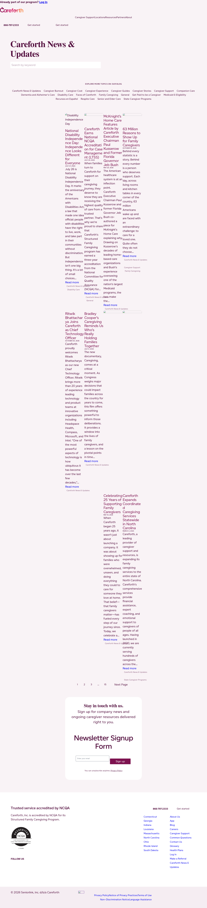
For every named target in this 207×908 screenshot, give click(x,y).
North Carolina (151, 837)
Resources (110, 17)
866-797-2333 (11, 25)
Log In (43, 2)
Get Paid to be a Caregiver (146, 94)
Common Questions (180, 837)
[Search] (98, 65)
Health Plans (176, 850)
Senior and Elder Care (109, 98)
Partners (120, 17)
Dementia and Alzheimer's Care (38, 94)
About (128, 17)
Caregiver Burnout (53, 90)
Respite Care (88, 98)
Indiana (147, 825)
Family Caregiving (108, 94)
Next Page (122, 685)
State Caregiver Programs (137, 98)
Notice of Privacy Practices (123, 895)
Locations (100, 17)
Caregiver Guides (120, 90)
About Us (175, 816)
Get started (34, 25)
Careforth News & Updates (26, 90)
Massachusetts (151, 833)
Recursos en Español (67, 98)
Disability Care (65, 94)
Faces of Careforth (86, 94)
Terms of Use (145, 895)
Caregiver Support (85, 17)
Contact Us (176, 841)
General (125, 94)
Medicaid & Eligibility (175, 94)
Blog (172, 825)
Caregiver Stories (142, 90)
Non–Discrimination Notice (114, 899)
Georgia (148, 820)
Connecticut (150, 816)
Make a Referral (178, 858)
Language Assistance (140, 899)
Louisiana (149, 829)
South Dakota (151, 850)
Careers (174, 829)
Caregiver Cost (74, 90)
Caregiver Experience (96, 90)
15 (105, 684)
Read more (72, 282)
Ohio (146, 841)
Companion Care (186, 90)
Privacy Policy (116, 770)
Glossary (174, 846)
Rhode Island (151, 846)
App (172, 820)
